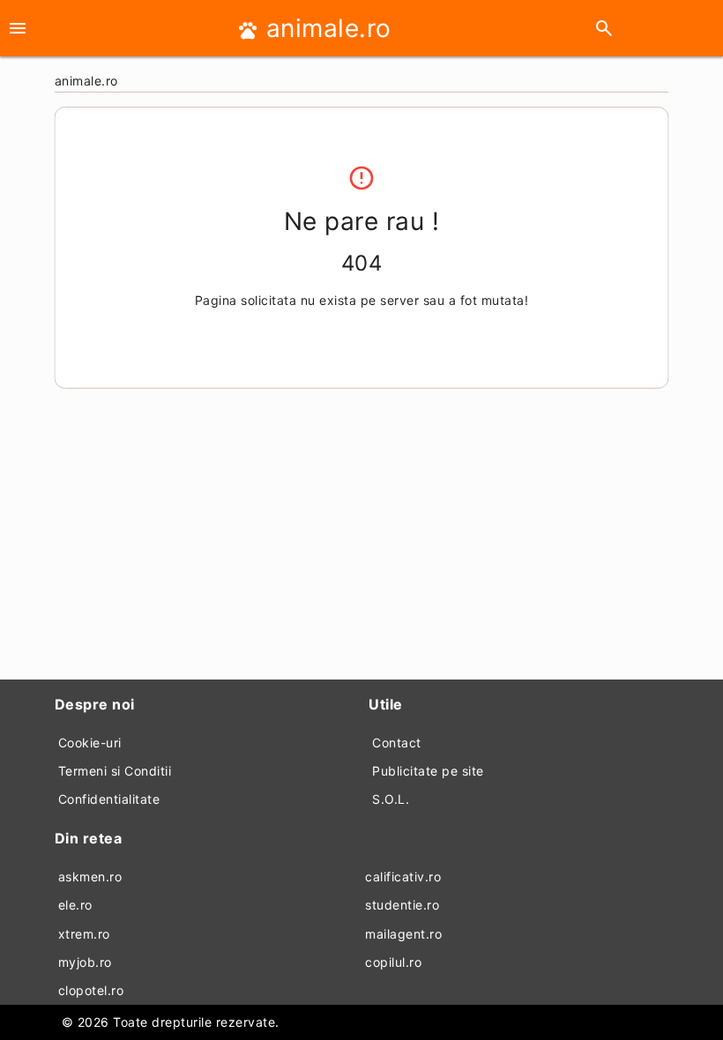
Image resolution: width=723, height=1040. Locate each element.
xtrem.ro (84, 933)
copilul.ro (393, 962)
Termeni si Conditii (115, 770)
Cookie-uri (90, 742)
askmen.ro (90, 876)
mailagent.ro (403, 933)
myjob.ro (85, 962)
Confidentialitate (109, 798)
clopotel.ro (91, 990)
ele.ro (75, 904)
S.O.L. (390, 798)
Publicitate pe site (428, 770)
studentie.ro (402, 904)
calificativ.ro (403, 876)
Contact (396, 742)
